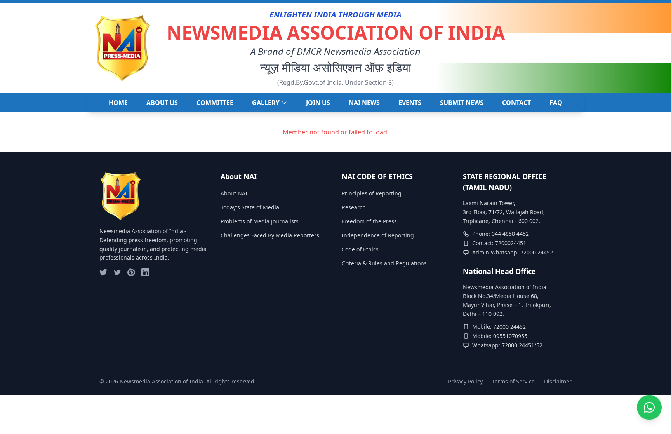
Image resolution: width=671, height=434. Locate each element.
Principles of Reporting (372, 193)
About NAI (234, 193)
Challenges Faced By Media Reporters (270, 235)
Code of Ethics (360, 249)
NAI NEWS (364, 102)
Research (354, 207)
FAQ (555, 102)
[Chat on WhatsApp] (649, 410)
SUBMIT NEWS (461, 102)
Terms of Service (513, 381)
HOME (118, 102)
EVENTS (409, 102)
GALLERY (266, 102)
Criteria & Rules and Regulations (384, 263)
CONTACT (516, 102)
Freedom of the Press (369, 221)
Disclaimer (558, 381)
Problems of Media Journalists (260, 221)
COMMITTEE (214, 102)
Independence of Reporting (378, 235)
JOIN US (318, 102)
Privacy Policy (465, 381)
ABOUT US (162, 102)
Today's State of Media (250, 207)
